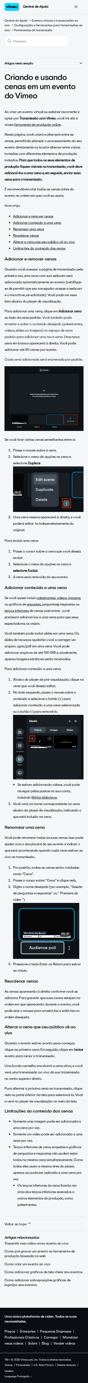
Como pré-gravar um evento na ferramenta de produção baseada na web (39, 1253)
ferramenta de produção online (37, 125)
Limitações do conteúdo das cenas (39, 248)
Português (23, 1376)
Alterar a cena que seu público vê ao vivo (44, 242)
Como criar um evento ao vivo (27, 1264)
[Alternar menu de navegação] (76, 6)
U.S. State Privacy (44, 1365)
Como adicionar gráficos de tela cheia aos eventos (43, 1272)
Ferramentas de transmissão (33, 30)
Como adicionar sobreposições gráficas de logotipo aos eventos (37, 1282)
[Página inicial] (11, 7)
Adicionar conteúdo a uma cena (37, 223)
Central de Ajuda (35, 6)
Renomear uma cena (28, 229)
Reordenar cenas (26, 235)
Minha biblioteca (44, 797)
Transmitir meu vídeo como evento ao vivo (36, 1243)
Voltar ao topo (16, 1224)
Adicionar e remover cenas (33, 216)
